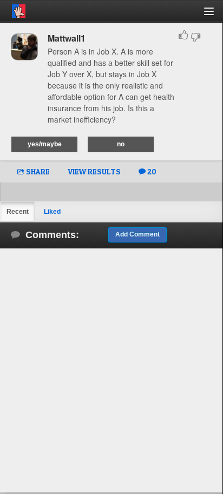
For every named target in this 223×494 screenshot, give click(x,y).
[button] (215, 15)
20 (151, 171)
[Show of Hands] (12, 9)
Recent (17, 211)
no (120, 144)
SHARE (37, 171)
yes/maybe (45, 144)
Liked (52, 211)
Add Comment (137, 234)
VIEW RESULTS (94, 171)
